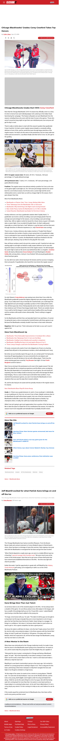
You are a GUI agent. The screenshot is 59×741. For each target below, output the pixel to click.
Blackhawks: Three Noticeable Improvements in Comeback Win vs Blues (28, 336)
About (6, 721)
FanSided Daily (19, 724)
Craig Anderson (20, 297)
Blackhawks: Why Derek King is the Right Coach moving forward (25, 206)
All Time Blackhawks (26, 472)
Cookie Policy (19, 727)
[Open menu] (4, 2)
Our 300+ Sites (44, 721)
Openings (18, 721)
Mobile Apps (8, 724)
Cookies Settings (20, 730)
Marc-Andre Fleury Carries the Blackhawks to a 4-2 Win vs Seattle (26, 209)
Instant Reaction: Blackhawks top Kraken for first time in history (25, 211)
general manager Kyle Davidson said (23, 555)
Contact (30, 721)
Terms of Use (8, 727)
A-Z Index (7, 730)
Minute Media (11, 734)
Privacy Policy (44, 724)
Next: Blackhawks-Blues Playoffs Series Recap (19, 388)
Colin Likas (7, 34)
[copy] (14, 38)
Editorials (35, 472)
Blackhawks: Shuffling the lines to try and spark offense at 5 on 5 (25, 342)
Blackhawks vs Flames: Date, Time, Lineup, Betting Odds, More (25, 202)
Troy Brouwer (30, 360)
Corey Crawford (47, 108)
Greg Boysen (8, 500)
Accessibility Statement (47, 727)
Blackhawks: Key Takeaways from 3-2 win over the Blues (23, 338)
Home (6, 479)
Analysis (17, 472)
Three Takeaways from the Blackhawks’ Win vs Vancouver (24, 204)
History (41, 472)
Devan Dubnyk (27, 252)
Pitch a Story (31, 724)
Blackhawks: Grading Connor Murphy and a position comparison (25, 340)
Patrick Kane (40, 227)
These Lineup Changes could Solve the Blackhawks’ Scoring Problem (27, 344)
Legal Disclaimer (33, 727)
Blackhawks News (9, 472)
